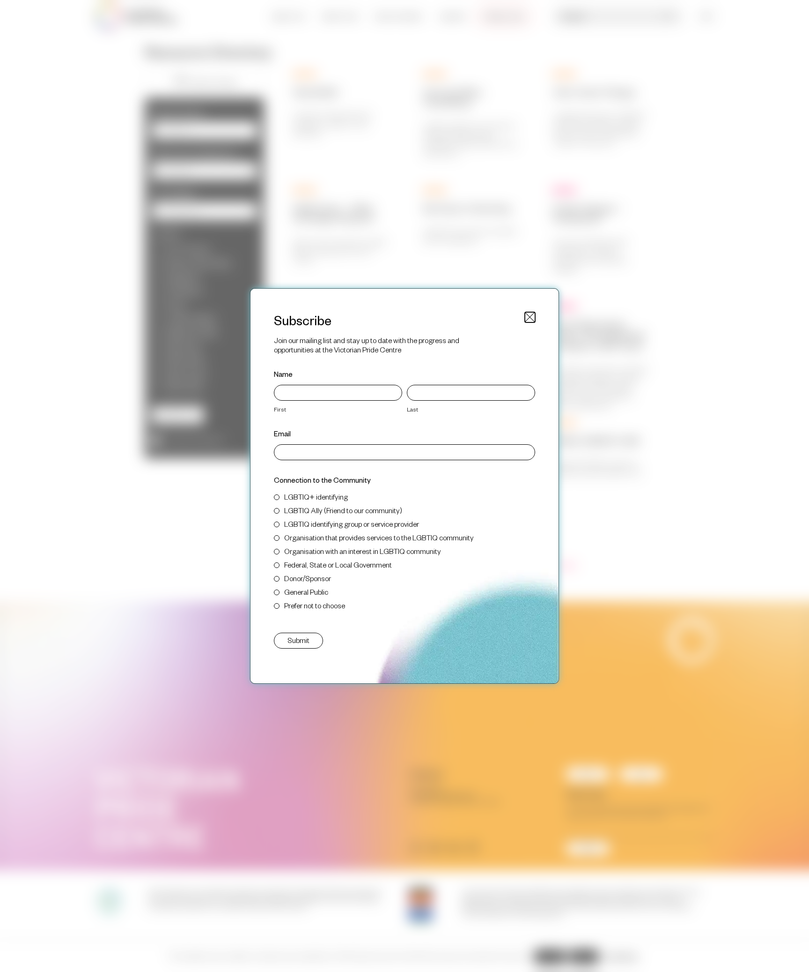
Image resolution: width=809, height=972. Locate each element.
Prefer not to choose (314, 605)
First (280, 409)
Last (412, 409)
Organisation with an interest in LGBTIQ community (362, 550)
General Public (306, 591)
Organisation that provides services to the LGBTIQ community (379, 537)
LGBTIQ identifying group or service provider (351, 523)
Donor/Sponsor (307, 578)
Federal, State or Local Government (338, 564)
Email (282, 433)
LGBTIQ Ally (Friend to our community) (343, 510)
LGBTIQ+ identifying (316, 496)
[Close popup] (530, 317)
